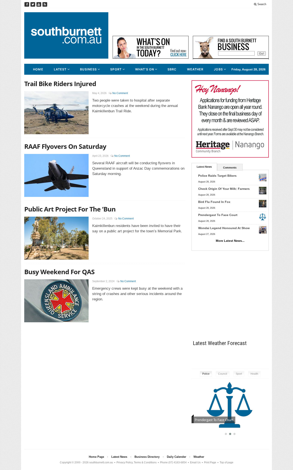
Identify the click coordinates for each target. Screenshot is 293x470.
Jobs (218, 69)
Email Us (195, 462)
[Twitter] (33, 4)
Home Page (96, 456)
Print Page (210, 462)
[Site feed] (44, 4)
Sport (116, 69)
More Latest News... (230, 240)
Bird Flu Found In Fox (214, 202)
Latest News (204, 166)
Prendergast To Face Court (217, 215)
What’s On (144, 69)
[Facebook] (27, 4)
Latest (60, 69)
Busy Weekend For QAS (59, 271)
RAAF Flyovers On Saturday (65, 146)
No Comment (120, 93)
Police (206, 373)
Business (88, 69)
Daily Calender (176, 456)
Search (261, 4)
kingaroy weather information (266, 356)
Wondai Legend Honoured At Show (224, 228)
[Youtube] (39, 4)
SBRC (172, 69)
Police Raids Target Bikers (217, 175)
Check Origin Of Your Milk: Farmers (224, 188)
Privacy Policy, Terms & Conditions (136, 462)
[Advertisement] (191, 22)
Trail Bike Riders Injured (60, 83)
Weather (195, 69)
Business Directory (147, 456)
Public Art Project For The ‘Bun (70, 209)
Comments (230, 167)
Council (222, 373)
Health (254, 373)
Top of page (226, 462)
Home (38, 69)
